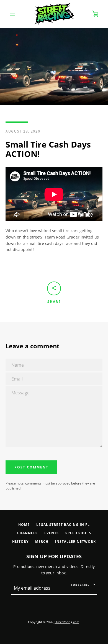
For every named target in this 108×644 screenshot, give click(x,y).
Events (51, 533)
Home (24, 524)
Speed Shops (78, 533)
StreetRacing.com (67, 622)
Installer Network (75, 541)
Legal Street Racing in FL (63, 524)
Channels (27, 533)
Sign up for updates (54, 556)
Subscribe (80, 585)
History (20, 541)
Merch (41, 541)
